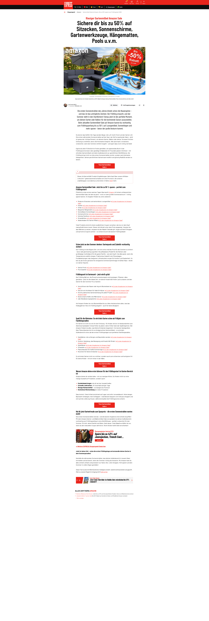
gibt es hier (104, 472)
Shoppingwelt (71, 12)
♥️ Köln (86, 7)
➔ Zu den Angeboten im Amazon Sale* (94, 205)
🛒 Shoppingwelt (110, 7)
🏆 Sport (100, 7)
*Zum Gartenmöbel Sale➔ (104, 166)
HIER (111, 181)
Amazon (79, 12)
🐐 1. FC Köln (77, 7)
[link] (68, 4)
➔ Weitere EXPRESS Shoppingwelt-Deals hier (91, 446)
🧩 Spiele (119, 7)
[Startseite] (65, 12)
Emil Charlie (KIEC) (72, 104)
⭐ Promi (93, 7)
